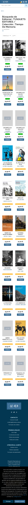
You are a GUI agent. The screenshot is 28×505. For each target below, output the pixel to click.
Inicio (2, 10)
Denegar (8, 501)
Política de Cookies (14, 439)
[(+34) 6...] (16, 412)
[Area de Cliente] (23, 2)
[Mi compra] (21, 2)
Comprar (7, 69)
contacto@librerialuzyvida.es (14, 422)
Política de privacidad (14, 437)
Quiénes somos (14, 447)
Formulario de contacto (14, 424)
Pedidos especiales (14, 449)
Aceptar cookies (19, 501)
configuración (17, 496)
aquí (24, 494)
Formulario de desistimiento (14, 452)
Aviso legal (14, 432)
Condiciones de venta (14, 434)
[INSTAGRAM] (11, 412)
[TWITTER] (14, 412)
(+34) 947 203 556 (14, 419)
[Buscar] (26, 5)
